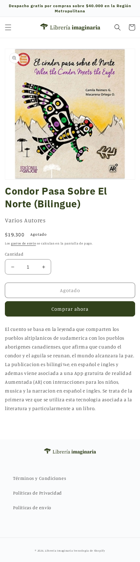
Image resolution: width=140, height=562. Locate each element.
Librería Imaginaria (59, 550)
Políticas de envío (32, 507)
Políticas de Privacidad (37, 492)
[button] (8, 27)
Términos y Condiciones (39, 478)
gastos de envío (23, 243)
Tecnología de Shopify (89, 550)
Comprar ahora (70, 309)
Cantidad (14, 254)
